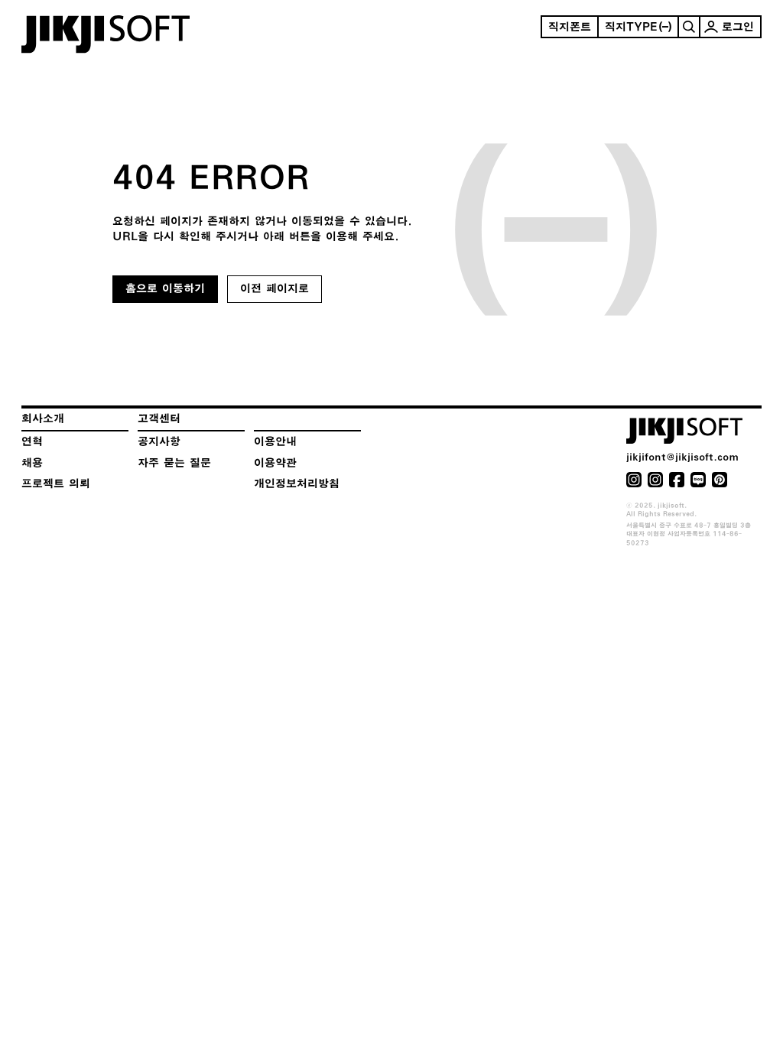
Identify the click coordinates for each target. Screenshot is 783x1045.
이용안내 (275, 441)
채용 (32, 462)
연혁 (32, 441)
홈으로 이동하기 (165, 288)
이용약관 (275, 462)
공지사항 (159, 441)
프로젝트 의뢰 (55, 483)
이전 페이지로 (274, 288)
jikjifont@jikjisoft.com (682, 456)
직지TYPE (631, 26)
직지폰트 (569, 26)
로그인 (738, 26)
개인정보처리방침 (297, 483)
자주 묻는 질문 (174, 462)
